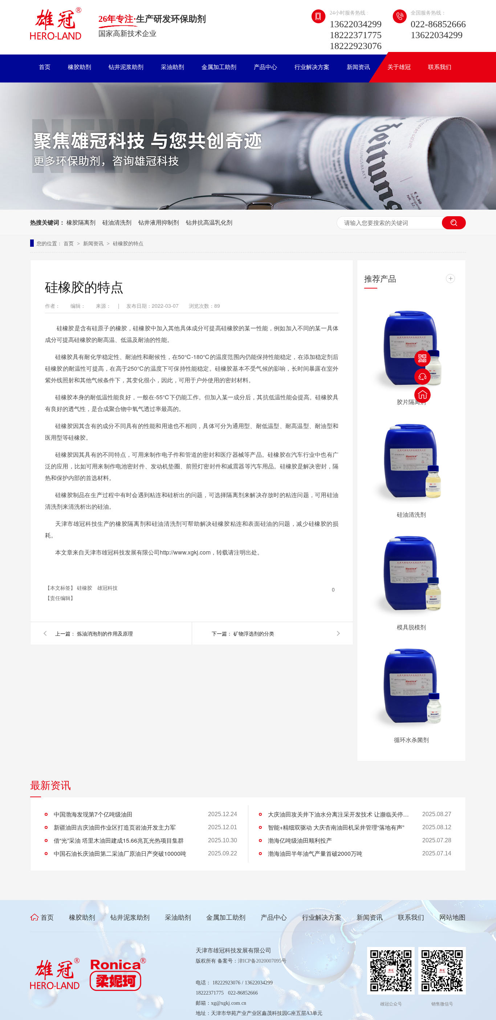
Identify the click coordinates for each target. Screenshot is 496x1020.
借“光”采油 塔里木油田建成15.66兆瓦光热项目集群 (119, 840)
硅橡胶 (85, 587)
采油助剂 (172, 67)
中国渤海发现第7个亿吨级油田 (93, 814)
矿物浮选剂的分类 (253, 633)
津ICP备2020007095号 (262, 961)
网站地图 (452, 917)
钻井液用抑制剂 (158, 222)
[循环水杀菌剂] (411, 684)
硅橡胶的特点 (128, 243)
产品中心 (265, 67)
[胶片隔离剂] (411, 346)
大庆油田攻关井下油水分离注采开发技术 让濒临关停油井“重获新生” (340, 814)
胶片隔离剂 (411, 402)
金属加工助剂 (219, 67)
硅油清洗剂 (116, 222)
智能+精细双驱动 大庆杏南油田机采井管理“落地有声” (336, 827)
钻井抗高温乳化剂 (209, 222)
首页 (44, 67)
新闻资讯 (358, 67)
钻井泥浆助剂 (126, 67)
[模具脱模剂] (411, 572)
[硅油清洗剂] (411, 459)
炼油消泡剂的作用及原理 (105, 633)
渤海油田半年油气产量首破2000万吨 (315, 853)
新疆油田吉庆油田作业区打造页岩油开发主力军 (115, 827)
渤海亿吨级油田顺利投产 (300, 840)
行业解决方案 (311, 67)
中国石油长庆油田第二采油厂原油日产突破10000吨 (120, 853)
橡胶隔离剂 (80, 222)
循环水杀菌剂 (411, 739)
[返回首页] (422, 395)
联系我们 (439, 67)
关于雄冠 (399, 67)
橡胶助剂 (79, 67)
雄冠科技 (107, 587)
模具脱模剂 (411, 627)
